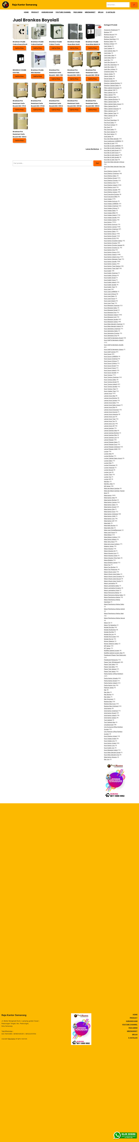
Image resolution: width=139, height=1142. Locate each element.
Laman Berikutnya (93, 149)
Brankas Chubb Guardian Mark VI (93, 43)
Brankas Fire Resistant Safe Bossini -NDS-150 (56, 72)
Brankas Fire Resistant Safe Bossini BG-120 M (92, 72)
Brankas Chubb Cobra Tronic (55, 43)
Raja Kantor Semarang (24, 4)
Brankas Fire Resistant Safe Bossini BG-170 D (19, 103)
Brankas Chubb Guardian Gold (74, 43)
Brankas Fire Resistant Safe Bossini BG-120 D (74, 72)
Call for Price (19, 48)
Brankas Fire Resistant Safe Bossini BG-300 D (19, 134)
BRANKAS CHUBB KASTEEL (19, 71)
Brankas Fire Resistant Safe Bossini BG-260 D (92, 103)
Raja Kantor (11, 1039)
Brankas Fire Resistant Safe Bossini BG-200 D (56, 103)
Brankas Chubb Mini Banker (37, 71)
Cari (97, 163)
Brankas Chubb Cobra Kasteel (37, 43)
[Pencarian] (133, 4)
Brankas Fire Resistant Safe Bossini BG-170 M (37, 103)
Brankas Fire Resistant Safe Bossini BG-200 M (74, 103)
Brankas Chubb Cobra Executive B (20, 43)
